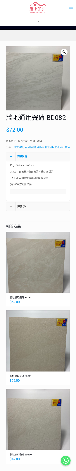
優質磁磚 (18, 147)
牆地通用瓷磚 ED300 (21, 454)
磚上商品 (65, 147)
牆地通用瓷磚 (52, 147)
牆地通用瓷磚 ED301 (21, 376)
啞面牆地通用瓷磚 (34, 147)
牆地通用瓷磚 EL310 (20, 297)
